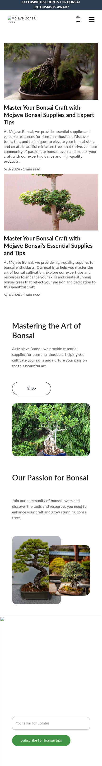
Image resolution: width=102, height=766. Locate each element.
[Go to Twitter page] (47, 661)
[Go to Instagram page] (25, 661)
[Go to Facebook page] (15, 661)
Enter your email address (32, 714)
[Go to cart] (78, 19)
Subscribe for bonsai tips (41, 740)
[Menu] (91, 19)
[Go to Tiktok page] (36, 661)
